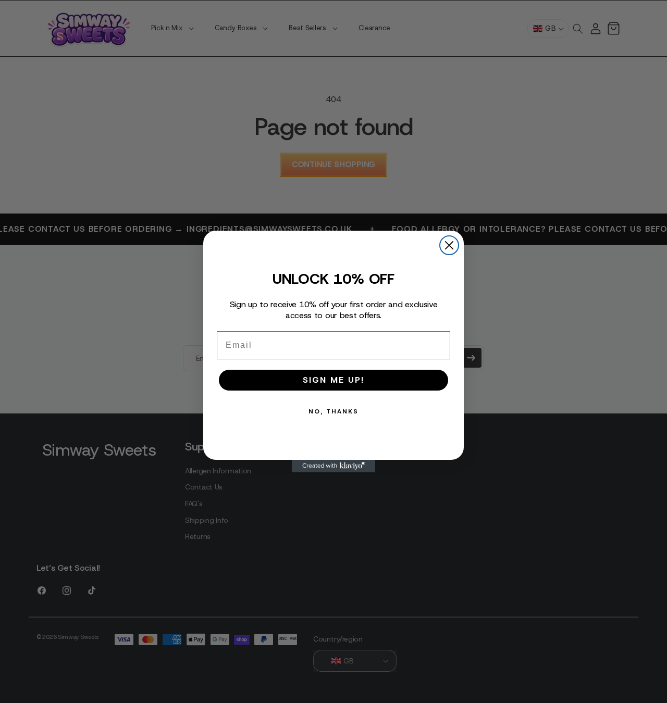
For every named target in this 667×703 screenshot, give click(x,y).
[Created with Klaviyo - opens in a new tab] (333, 466)
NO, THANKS (333, 411)
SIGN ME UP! (333, 379)
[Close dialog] (449, 245)
